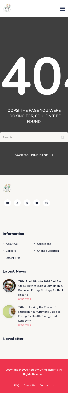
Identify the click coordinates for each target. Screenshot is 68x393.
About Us (12, 243)
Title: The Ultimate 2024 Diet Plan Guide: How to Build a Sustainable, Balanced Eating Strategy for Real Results (40, 288)
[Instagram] (46, 202)
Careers (11, 250)
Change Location (48, 250)
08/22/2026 (24, 325)
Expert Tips (13, 258)
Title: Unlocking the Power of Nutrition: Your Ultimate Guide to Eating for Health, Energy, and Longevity (39, 314)
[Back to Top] (61, 387)
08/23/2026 (24, 299)
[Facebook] (7, 202)
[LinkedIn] (27, 202)
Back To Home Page (31, 155)
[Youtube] (36, 202)
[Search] (62, 137)
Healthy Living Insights (43, 369)
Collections (44, 243)
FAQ (16, 385)
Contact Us (47, 385)
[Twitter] (17, 202)
